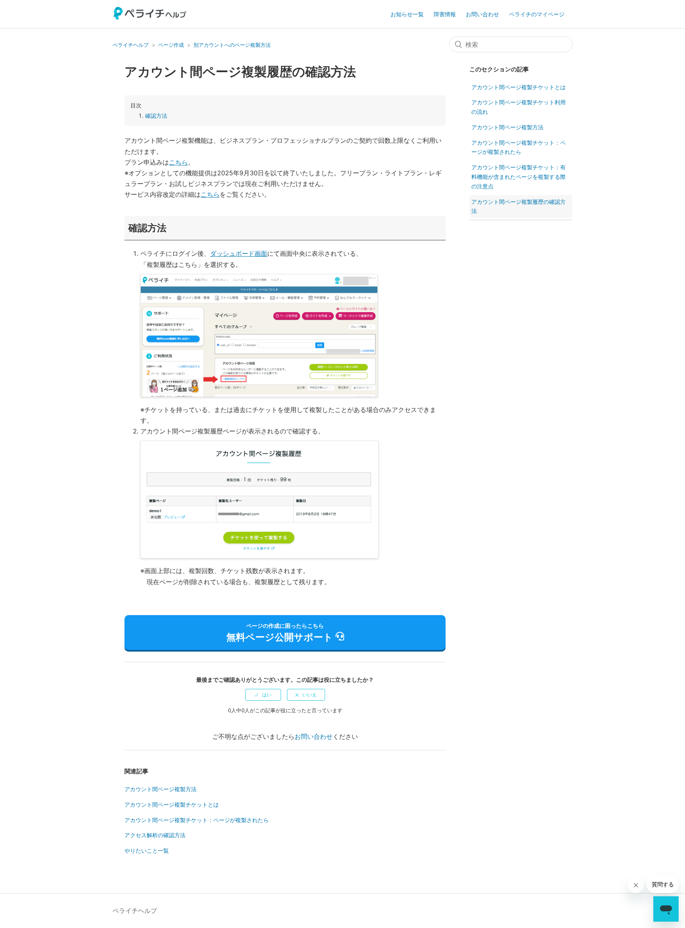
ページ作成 (171, 45)
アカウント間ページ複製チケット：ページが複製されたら (196, 820)
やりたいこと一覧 (146, 850)
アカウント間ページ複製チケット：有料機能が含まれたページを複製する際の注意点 (518, 177)
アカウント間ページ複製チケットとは (171, 804)
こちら (178, 162)
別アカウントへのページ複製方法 (232, 45)
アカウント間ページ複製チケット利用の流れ (518, 107)
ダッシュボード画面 (238, 253)
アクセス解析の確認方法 (155, 835)
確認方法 (156, 115)
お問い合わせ (482, 14)
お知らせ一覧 (407, 14)
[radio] (263, 695)
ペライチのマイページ (536, 14)
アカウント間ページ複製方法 (160, 789)
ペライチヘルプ (131, 45)
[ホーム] (150, 17)
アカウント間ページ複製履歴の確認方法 (518, 206)
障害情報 (445, 14)
